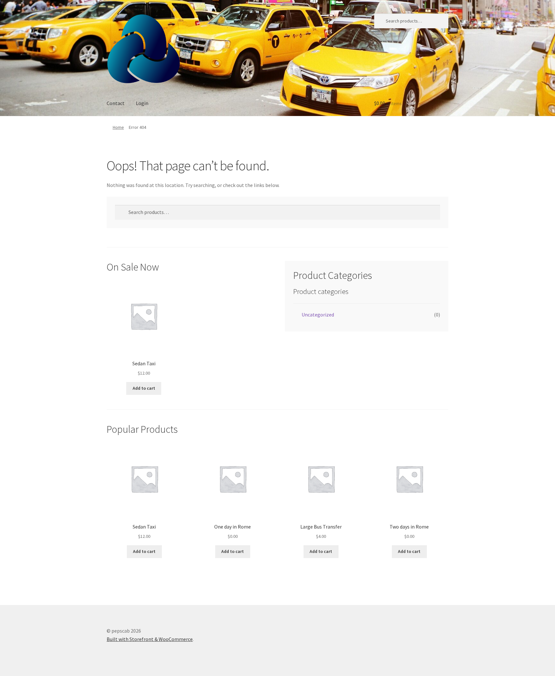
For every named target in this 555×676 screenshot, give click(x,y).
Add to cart (144, 388)
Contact (116, 103)
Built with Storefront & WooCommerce (150, 639)
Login (142, 103)
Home (118, 127)
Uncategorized (318, 314)
